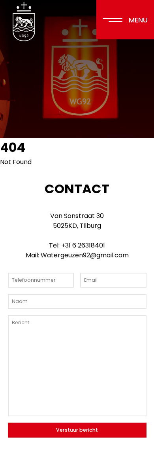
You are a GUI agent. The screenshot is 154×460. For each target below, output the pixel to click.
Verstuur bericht (77, 430)
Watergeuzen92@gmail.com (85, 255)
